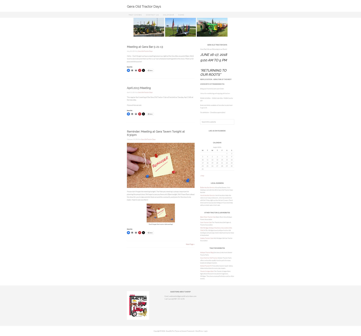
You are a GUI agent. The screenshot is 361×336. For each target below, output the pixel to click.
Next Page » (190, 244)
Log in (205, 331)
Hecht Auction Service (207, 195)
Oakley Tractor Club (206, 238)
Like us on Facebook (217, 131)
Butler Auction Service (207, 187)
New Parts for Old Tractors (209, 258)
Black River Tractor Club (208, 217)
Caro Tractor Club (206, 222)
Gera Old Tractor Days (144, 6)
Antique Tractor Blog (206, 252)
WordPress (199, 331)
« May (202, 175)
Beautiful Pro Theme (172, 331)
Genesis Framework (188, 331)
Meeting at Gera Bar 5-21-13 (145, 46)
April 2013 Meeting (139, 88)
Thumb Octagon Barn (207, 271)
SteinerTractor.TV (206, 266)
